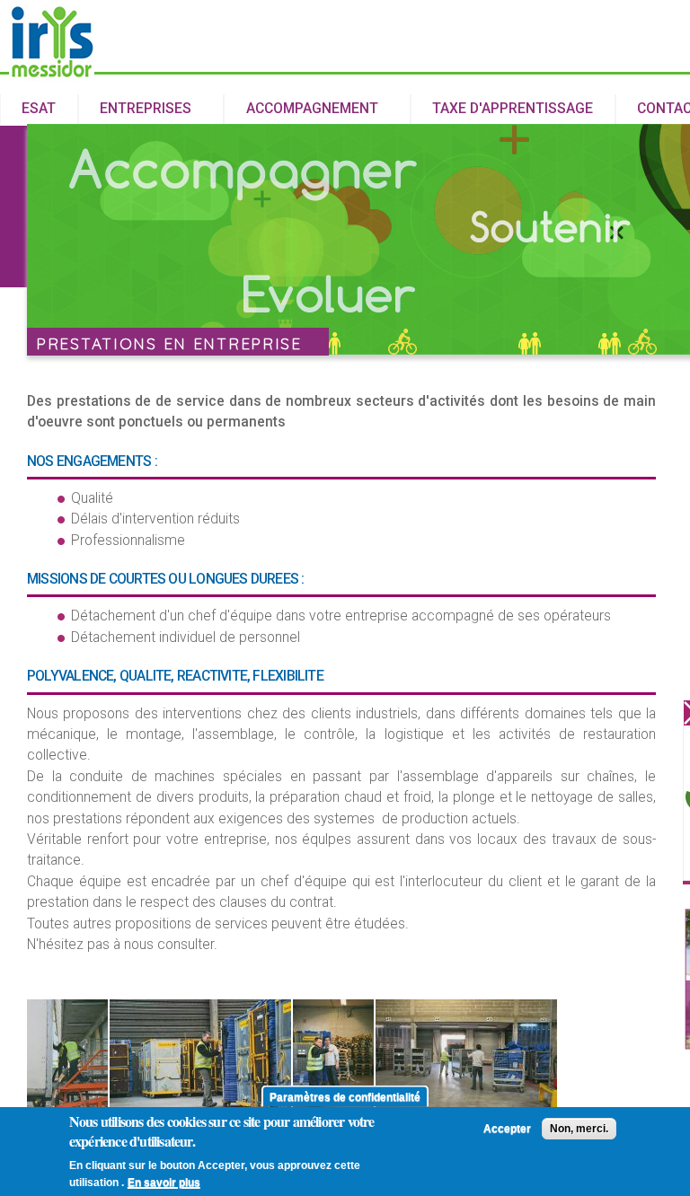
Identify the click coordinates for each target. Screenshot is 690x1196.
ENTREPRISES (134, 110)
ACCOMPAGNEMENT (300, 110)
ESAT (39, 109)
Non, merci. (579, 1128)
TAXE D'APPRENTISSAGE (512, 109)
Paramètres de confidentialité (345, 1096)
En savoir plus (164, 1182)
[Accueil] (51, 73)
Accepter (507, 1128)
